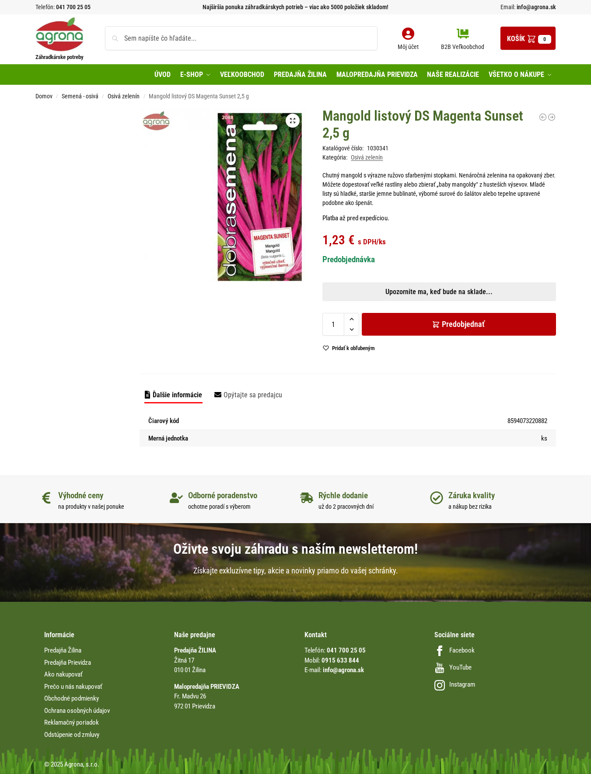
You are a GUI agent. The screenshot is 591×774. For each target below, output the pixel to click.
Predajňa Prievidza (67, 662)
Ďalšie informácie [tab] (177, 395)
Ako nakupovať (63, 674)
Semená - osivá (80, 96)
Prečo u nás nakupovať (73, 687)
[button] (528, 38)
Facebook (462, 650)
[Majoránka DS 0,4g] (543, 117)
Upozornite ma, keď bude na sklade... (284, 306)
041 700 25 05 (73, 6)
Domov (43, 96)
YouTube (460, 667)
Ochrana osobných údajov (77, 711)
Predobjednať (463, 324)
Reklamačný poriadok (71, 722)
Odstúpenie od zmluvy (71, 735)
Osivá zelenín (124, 96)
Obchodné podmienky (71, 698)
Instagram (462, 684)
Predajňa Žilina (62, 650)
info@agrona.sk (535, 6)
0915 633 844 (340, 660)
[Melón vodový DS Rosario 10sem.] (551, 117)
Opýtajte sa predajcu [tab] (253, 395)
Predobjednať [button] (288, 326)
